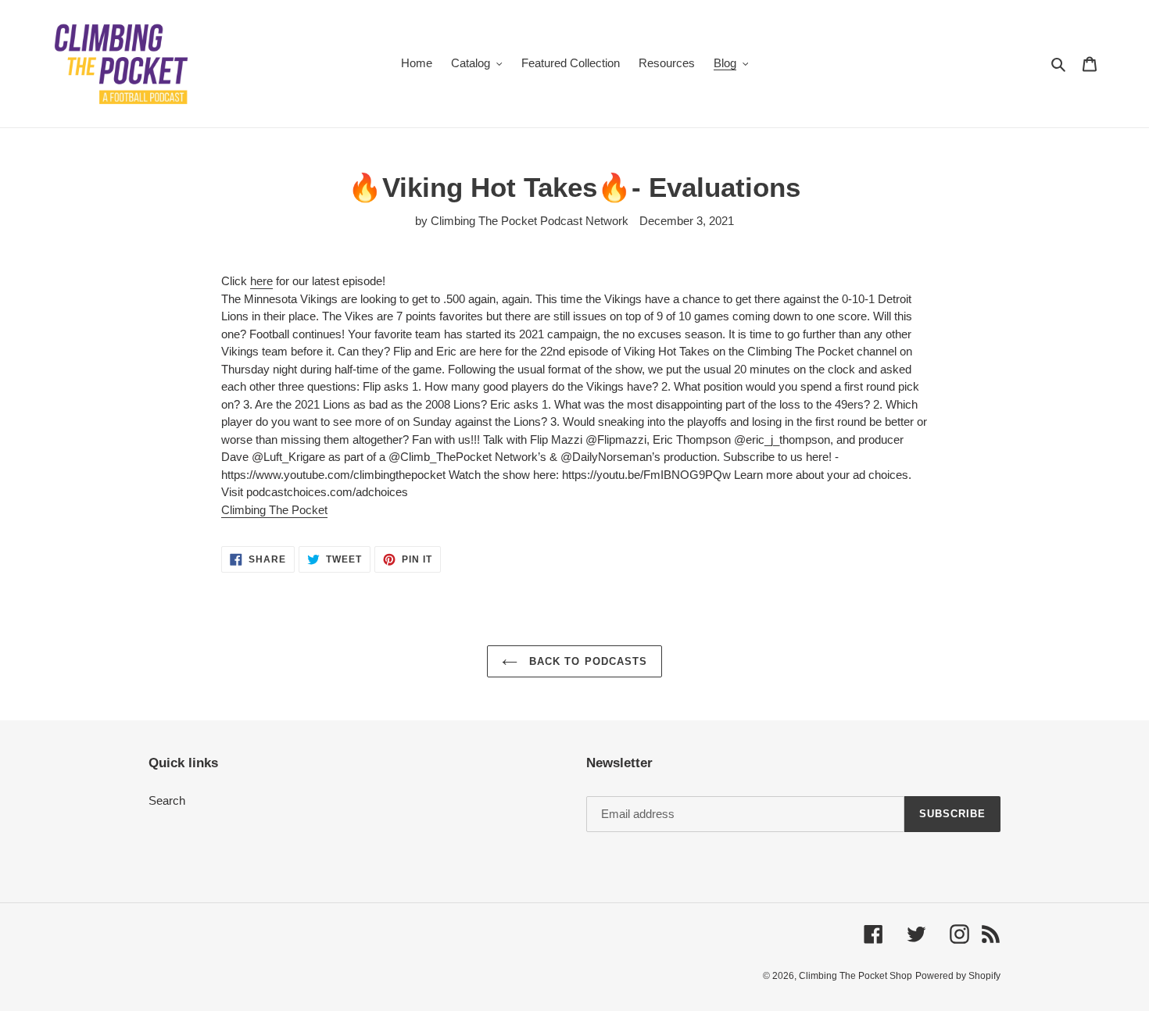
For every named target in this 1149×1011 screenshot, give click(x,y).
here (261, 281)
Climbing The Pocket (274, 509)
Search (167, 800)
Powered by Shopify (957, 975)
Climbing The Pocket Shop (855, 975)
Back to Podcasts (586, 661)
